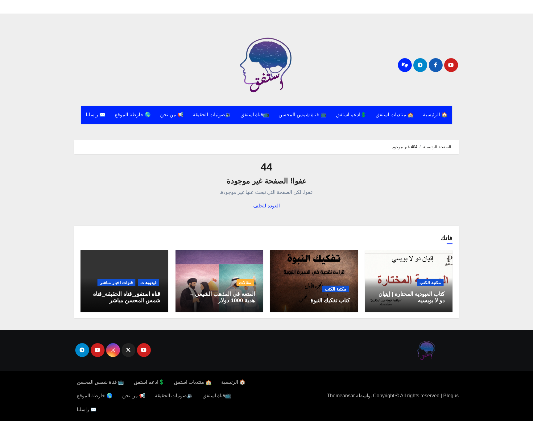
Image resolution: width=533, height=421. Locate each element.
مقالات (245, 282)
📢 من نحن (172, 114)
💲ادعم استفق (351, 114)
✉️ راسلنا (96, 114)
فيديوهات (148, 282)
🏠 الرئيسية (435, 114)
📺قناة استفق (255, 114)
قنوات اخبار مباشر (116, 282)
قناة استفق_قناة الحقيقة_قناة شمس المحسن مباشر (126, 297)
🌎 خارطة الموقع (133, 114)
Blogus (451, 395)
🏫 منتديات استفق (395, 114)
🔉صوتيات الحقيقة (212, 114)
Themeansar (341, 395)
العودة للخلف (266, 205)
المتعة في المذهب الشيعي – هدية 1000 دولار (222, 297)
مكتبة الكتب (430, 282)
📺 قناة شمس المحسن (303, 114)
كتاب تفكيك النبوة (330, 300)
